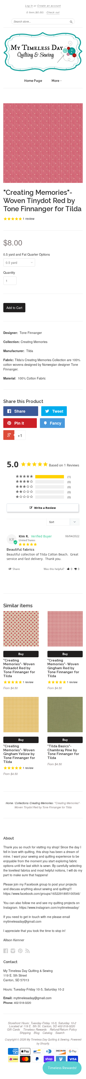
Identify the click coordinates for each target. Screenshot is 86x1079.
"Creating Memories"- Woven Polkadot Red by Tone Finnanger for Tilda (19, 668)
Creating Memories (41, 803)
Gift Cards (13, 1029)
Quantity (9, 272)
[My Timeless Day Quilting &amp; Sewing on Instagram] (13, 950)
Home (9, 803)
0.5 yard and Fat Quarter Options (26, 254)
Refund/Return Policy (63, 1029)
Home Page (33, 80)
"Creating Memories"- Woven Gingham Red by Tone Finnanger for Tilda (63, 668)
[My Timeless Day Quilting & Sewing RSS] (27, 950)
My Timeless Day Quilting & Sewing (48, 1039)
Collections (21, 803)
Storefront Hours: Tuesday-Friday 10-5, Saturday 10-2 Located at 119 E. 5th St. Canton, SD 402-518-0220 (42, 1025)
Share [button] (16, 569)
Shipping (25, 1032)
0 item (35, 12)
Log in (29, 5)
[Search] (71, 21)
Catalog (47, 1032)
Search (59, 1032)
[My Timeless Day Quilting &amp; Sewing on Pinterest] (20, 950)
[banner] (43, 52)
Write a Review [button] (45, 508)
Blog (36, 1032)
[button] (69, 569)
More (56, 80)
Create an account (49, 5)
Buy (21, 654)
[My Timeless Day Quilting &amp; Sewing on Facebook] (5, 950)
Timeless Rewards (35, 1029)
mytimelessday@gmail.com (32, 998)
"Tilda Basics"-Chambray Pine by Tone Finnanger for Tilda (63, 752)
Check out (53, 12)
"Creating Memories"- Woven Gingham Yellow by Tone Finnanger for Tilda (19, 754)
